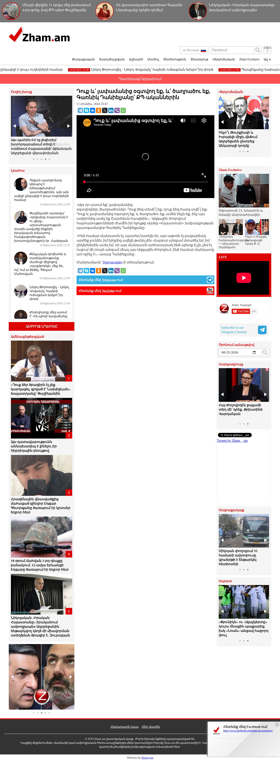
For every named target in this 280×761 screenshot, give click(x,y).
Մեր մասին (151, 726)
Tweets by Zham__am (232, 440)
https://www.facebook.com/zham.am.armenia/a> (248, 730)
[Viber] (117, 110)
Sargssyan (147, 757)
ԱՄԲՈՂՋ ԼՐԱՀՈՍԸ (42, 326)
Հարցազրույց (231, 364)
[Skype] (86, 110)
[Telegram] (80, 110)
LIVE (223, 257)
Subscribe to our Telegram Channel (234, 330)
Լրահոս (18, 170)
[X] (104, 110)
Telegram (109, 280)
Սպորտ (225, 581)
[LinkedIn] (111, 110)
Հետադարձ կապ (124, 726)
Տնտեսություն (174, 59)
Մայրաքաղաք (231, 510)
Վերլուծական (223, 59)
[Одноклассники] (98, 110)
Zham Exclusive (249, 59)
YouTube (108, 291)
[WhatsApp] (123, 110)
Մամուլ (153, 59)
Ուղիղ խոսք (21, 92)
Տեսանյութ (199, 59)
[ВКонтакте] (92, 110)
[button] (14, 125)
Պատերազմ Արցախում (140, 79)
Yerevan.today (112, 262)
